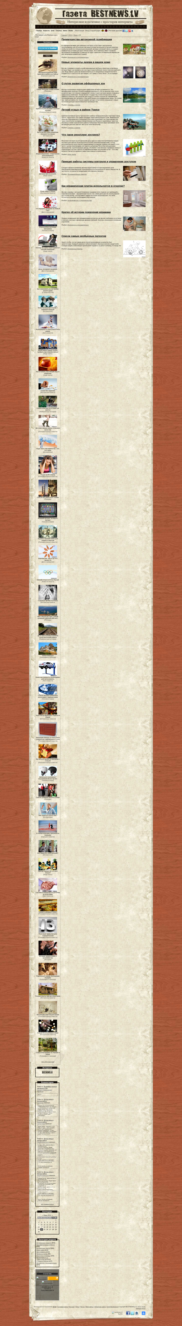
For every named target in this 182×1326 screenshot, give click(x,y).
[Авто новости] (48, 333)
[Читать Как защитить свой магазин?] (48, 852)
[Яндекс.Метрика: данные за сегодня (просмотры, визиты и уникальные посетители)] (47, 1283)
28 (53, 1229)
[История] (47, 959)
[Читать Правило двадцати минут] (48, 911)
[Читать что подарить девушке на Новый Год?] (48, 207)
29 (56, 1229)
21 (53, 1227)
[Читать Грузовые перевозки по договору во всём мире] (48, 891)
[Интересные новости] (48, 719)
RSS (143, 1308)
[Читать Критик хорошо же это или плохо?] (48, 870)
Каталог (72, 1307)
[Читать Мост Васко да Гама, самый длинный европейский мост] (48, 615)
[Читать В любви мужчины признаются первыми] (48, 832)
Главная (64, 35)
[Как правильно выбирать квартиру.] (47, 1073)
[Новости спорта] (48, 157)
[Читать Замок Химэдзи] (48, 654)
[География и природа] (48, 657)
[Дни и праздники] (48, 212)
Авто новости (41, 1252)
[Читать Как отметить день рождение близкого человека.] (48, 131)
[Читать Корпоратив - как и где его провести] (48, 557)
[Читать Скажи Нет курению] (48, 389)
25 (44, 1229)
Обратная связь (100, 1307)
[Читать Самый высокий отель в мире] (48, 496)
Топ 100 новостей (47, 1062)
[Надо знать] (47, 176)
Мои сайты (89, 1307)
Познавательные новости (45, 1245)
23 (39, 1229)
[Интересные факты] (47, 193)
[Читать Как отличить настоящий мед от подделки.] (48, 370)
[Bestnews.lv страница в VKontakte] (137, 1314)
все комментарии (47, 1204)
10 (41, 1225)
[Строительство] (48, 292)
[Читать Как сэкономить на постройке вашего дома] (48, 288)
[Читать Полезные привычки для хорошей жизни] (48, 933)
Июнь (76, 35)
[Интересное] (47, 136)
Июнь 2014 (47, 1215)
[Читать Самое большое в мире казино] (48, 88)
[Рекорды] (47, 91)
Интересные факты (43, 1248)
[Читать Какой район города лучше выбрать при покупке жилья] (48, 349)
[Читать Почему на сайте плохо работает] (48, 246)
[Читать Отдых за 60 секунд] (48, 473)
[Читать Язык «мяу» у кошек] (48, 190)
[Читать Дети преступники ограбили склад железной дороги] (48, 634)
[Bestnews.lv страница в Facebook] (128, 1314)
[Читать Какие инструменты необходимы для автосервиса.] (48, 676)
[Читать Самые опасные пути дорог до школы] (48, 407)
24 (41, 1229)
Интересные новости (43, 1243)
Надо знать (40, 1250)
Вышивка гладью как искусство (47, 1087)
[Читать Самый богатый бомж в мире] (48, 1031)
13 (50, 1225)
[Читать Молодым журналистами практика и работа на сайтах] (48, 71)
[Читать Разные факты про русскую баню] (48, 995)
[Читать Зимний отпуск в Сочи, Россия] (48, 578)
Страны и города (42, 1261)
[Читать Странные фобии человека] (48, 599)
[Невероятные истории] (47, 112)
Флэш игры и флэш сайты (45, 1100)
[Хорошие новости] (47, 76)
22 (56, 1227)
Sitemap (138, 1308)
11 (44, 1225)
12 (47, 1225)
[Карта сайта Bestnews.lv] (143, 1314)
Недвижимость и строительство (42, 1258)
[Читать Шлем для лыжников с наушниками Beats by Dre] (48, 776)
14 (53, 1225)
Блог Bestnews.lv (112, 1307)
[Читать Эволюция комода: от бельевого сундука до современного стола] (48, 736)
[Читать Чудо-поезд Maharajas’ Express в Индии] (48, 714)
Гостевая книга (62, 1307)
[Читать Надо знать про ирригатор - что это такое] (48, 447)
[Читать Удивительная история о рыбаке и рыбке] (48, 107)
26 (47, 1229)
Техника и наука (42, 1254)
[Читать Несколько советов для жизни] (48, 1013)
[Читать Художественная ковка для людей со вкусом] (48, 537)
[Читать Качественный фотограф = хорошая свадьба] (48, 306)
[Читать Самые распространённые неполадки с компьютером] (48, 694)
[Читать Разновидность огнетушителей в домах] (48, 328)
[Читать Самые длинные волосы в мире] (48, 796)
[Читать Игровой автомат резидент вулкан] (48, 517)
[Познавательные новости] (47, 431)
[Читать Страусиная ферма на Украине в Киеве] (48, 1051)
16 (39, 1227)
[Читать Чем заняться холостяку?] (48, 814)
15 (56, 1225)
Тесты (82, 1307)
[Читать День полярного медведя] (48, 268)
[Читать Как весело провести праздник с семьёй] (48, 758)
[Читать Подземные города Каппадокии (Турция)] (48, 975)
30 (39, 1232)
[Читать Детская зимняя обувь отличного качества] (48, 427)
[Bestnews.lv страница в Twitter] (132, 1314)
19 (47, 1227)
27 (50, 1229)
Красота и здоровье (43, 1256)
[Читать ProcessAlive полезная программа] (48, 226)
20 (50, 1227)
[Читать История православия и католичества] (48, 955)
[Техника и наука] (48, 230)
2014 (70, 35)
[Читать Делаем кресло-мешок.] (48, 172)
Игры (77, 1307)
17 (41, 1227)
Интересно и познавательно (46, 1263)
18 (44, 1227)
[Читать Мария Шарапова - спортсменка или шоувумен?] (48, 152)
